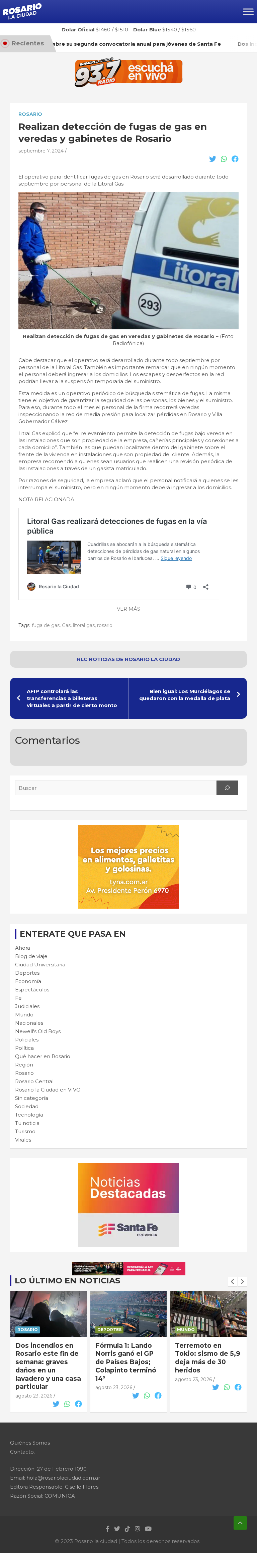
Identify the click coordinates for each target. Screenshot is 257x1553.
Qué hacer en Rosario (42, 1056)
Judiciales (27, 1006)
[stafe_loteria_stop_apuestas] (128, 1265)
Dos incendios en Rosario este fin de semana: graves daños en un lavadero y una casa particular (48, 1366)
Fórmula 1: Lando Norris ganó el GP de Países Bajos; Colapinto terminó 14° (125, 1362)
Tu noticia (27, 1123)
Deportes (27, 973)
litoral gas (84, 625)
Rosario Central (34, 1081)
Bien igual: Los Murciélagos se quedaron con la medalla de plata (184, 694)
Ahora (22, 948)
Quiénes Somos (30, 1443)
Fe (18, 998)
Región (24, 1064)
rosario (104, 625)
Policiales (26, 1039)
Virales (23, 1140)
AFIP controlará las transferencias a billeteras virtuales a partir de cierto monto (72, 698)
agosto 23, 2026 (33, 1396)
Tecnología (29, 1115)
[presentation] (232, 1281)
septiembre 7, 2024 (41, 151)
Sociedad (26, 1106)
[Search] (227, 788)
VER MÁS (128, 609)
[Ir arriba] (240, 1523)
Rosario (30, 114)
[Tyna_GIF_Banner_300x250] (128, 829)
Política (24, 1048)
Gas (66, 625)
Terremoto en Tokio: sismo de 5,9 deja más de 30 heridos (207, 1358)
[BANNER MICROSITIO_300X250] (128, 1167)
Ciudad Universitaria (40, 964)
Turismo (25, 1131)
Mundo (24, 1014)
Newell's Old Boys (38, 1031)
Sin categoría (31, 1098)
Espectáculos (32, 989)
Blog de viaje (31, 956)
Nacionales (29, 1023)
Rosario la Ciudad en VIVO (48, 1089)
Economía (28, 981)
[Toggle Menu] (248, 11)
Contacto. (22, 1452)
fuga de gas (46, 625)
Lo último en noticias (67, 1280)
